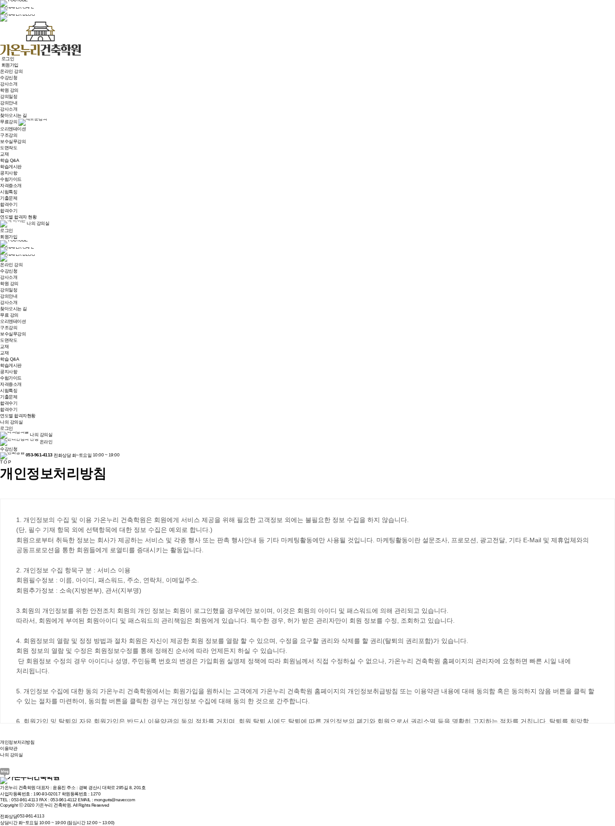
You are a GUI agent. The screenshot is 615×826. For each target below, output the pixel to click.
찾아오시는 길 (13, 115)
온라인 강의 (11, 71)
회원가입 (8, 236)
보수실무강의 (13, 141)
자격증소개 (11, 185)
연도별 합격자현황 (18, 415)
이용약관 (8, 748)
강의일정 (8, 96)
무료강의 (9, 121)
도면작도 (8, 147)
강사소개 (8, 83)
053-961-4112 (63, 799)
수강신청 (8, 77)
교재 (4, 154)
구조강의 (8, 135)
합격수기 (8, 204)
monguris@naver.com (114, 799)
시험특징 (8, 191)
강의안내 (8, 102)
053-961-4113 (24, 799)
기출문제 (8, 198)
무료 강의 (9, 315)
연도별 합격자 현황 (18, 216)
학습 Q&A (9, 160)
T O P (5, 462)
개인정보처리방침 (17, 742)
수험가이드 (11, 179)
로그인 (6, 230)
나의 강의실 (37, 223)
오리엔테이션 (13, 128)
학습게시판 (11, 166)
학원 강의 (9, 90)
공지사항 (8, 172)
